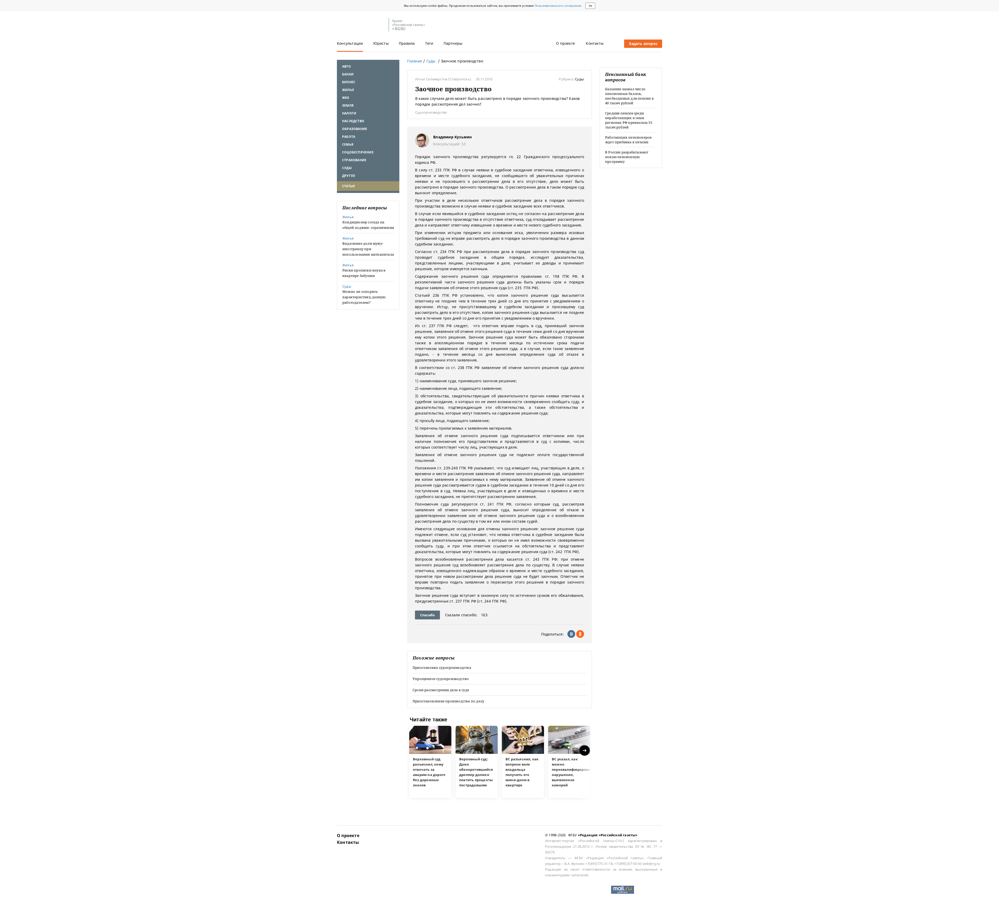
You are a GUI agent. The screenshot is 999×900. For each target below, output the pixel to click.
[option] (430, 762)
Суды (347, 168)
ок (590, 6)
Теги (429, 43)
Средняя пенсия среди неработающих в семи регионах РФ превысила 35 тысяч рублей (628, 120)
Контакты (595, 43)
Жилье (348, 90)
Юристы (381, 43)
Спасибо (427, 615)
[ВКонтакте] (571, 634)
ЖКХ (345, 97)
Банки (348, 74)
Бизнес (348, 82)
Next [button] (585, 750)
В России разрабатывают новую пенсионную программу (626, 157)
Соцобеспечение (358, 152)
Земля (348, 105)
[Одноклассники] (580, 634)
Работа (348, 136)
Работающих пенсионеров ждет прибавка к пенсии (628, 139)
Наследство (353, 121)
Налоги (349, 113)
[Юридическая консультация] (361, 25)
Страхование (354, 160)
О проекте (565, 43)
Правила (407, 43)
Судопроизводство (431, 112)
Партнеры (453, 43)
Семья (347, 144)
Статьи (348, 186)
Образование (354, 129)
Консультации (350, 43)
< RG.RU (398, 29)
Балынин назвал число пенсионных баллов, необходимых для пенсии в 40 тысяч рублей (629, 96)
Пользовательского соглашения (558, 6)
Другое (348, 175)
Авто (346, 66)
